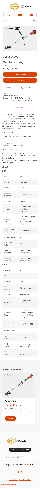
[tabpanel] (20, 39)
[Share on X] (8, 68)
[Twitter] (21, 472)
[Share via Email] (12, 68)
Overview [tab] (20, 107)
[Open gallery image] (20, 38)
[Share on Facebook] (4, 68)
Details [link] (10, 419)
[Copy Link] (15, 68)
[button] (8, 14)
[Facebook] (18, 472)
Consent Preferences (8, 485)
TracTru (26, 465)
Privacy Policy (13, 480)
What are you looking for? (15, 21)
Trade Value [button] (20, 80)
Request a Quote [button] (20, 74)
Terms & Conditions (25, 480)
